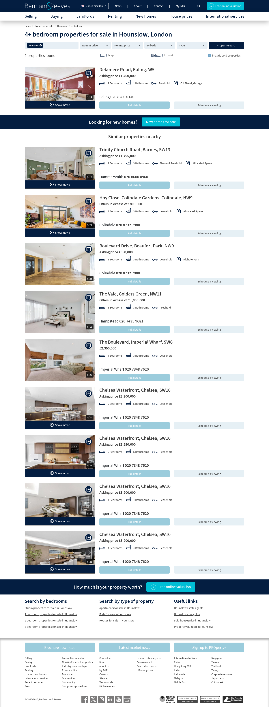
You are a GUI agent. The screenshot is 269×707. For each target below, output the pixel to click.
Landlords (85, 16)
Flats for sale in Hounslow (115, 614)
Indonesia (179, 674)
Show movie (62, 105)
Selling (31, 16)
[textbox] (60, 45)
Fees (27, 686)
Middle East (180, 682)
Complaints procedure (74, 686)
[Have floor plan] (88, 73)
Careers (103, 674)
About (137, 6)
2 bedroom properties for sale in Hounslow (51, 620)
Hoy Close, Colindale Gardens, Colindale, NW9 (146, 198)
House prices (181, 16)
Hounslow (62, 26)
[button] (41, 45)
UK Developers (107, 686)
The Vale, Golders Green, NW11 (130, 294)
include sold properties (226, 55)
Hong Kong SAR (182, 666)
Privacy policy (69, 670)
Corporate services (221, 674)
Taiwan (215, 662)
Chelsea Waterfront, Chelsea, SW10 (135, 390)
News (118, 6)
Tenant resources (34, 682)
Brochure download (60, 647)
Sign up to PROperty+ (209, 647)
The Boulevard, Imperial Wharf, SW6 (136, 342)
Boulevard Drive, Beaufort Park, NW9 (136, 246)
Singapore (216, 658)
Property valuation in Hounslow (193, 626)
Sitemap (103, 678)
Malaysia (178, 678)
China (177, 662)
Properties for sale (44, 26)
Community (68, 682)
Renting (115, 16)
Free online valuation (228, 6)
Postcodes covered (147, 666)
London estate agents (148, 658)
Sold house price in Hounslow (192, 620)
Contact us (105, 658)
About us (104, 666)
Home (28, 26)
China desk (217, 682)
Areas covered (144, 662)
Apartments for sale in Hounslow (119, 608)
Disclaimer (67, 674)
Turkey (215, 670)
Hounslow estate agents (188, 608)
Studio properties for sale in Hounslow (48, 608)
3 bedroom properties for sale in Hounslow (51, 626)
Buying (56, 16)
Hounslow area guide (187, 614)
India (177, 670)
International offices (185, 658)
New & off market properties (77, 662)
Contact (158, 6)
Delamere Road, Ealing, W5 (126, 69)
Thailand (216, 666)
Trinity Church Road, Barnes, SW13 (134, 149)
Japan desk (217, 678)
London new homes (35, 674)
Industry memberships (74, 666)
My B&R (180, 6)
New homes (145, 16)
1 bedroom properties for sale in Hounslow (51, 614)
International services (225, 16)
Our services (68, 678)
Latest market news (134, 647)
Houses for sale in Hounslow (116, 620)
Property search (226, 45)
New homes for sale (161, 121)
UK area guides (145, 670)
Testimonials (106, 682)
